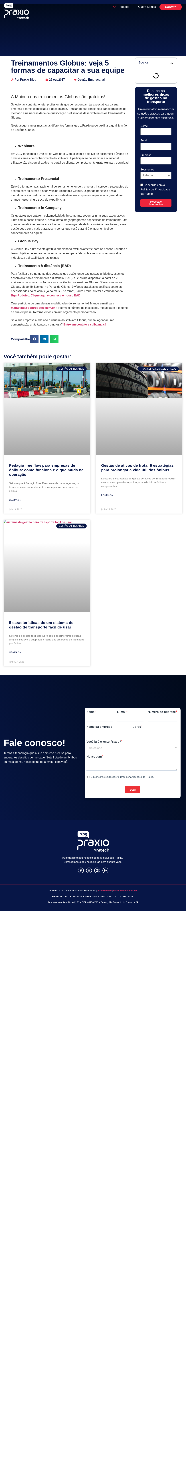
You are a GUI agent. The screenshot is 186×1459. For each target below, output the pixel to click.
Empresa (145, 155)
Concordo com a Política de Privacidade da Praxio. (155, 189)
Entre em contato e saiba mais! (84, 324)
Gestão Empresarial (91, 79)
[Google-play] (105, 870)
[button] (34, 339)
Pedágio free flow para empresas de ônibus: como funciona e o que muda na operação (46, 470)
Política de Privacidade (125, 890)
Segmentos (147, 169)
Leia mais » (15, 500)
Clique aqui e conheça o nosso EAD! (56, 295)
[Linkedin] (97, 870)
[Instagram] (89, 870)
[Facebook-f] (81, 870)
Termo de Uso (104, 890)
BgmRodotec (20, 295)
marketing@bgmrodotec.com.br (33, 307)
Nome (144, 126)
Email (143, 140)
